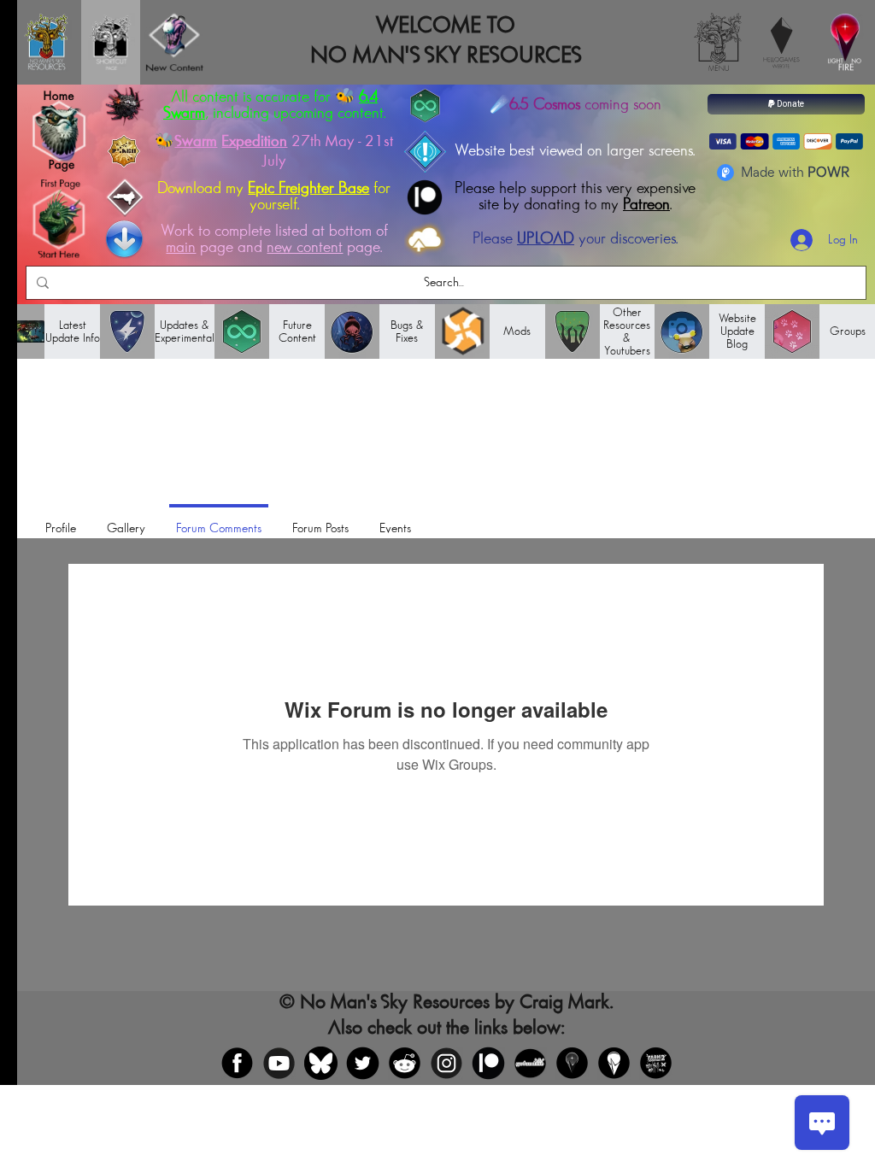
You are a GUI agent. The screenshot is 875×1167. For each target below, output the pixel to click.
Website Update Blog (737, 331)
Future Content (297, 331)
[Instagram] (446, 1063)
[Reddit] (404, 1063)
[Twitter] (362, 1063)
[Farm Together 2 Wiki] (655, 1063)
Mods (517, 331)
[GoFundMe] (530, 1063)
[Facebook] (237, 1063)
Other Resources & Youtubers (626, 331)
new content (305, 247)
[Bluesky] (321, 1063)
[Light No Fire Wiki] (614, 1063)
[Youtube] (279, 1063)
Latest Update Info (72, 331)
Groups (848, 331)
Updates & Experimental (184, 331)
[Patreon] (488, 1063)
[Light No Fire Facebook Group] (572, 1063)
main (181, 247)
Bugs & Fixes (407, 331)
